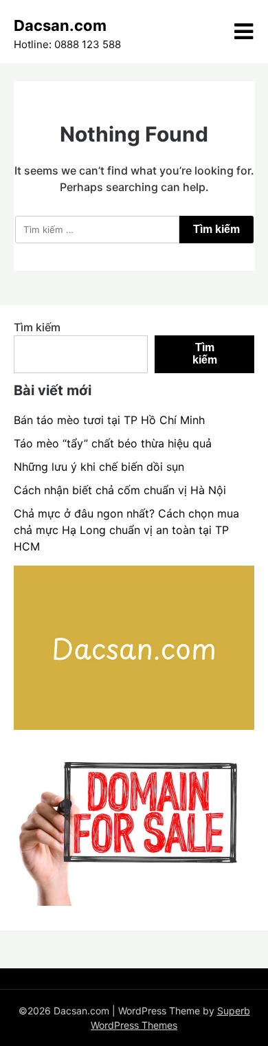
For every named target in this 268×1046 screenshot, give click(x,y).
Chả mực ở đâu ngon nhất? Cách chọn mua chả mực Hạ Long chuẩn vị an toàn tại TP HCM (126, 530)
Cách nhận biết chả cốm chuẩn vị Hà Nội (120, 490)
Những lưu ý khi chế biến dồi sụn (99, 467)
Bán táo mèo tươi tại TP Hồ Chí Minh (109, 420)
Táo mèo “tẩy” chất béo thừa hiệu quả (113, 443)
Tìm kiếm (37, 327)
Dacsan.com (60, 25)
